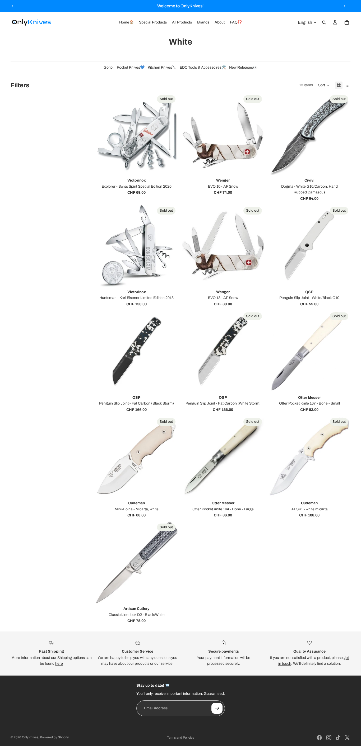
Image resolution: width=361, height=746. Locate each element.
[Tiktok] (338, 737)
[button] (324, 85)
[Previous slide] (12, 6)
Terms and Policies (180, 737)
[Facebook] (319, 737)
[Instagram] (329, 737)
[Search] (324, 22)
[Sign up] (217, 708)
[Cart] (347, 22)
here (59, 664)
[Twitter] (347, 737)
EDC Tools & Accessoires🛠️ (203, 67)
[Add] (169, 384)
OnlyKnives (30, 737)
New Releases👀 (243, 67)
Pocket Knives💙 (131, 67)
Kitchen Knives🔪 (162, 67)
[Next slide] (344, 6)
